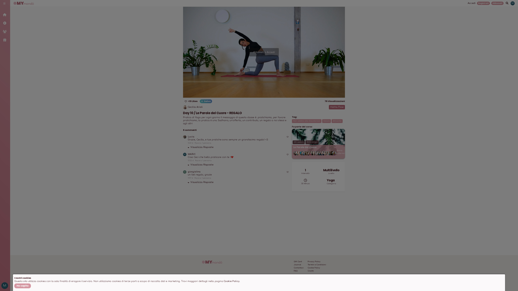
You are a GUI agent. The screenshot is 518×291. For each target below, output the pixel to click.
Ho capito (23, 285)
